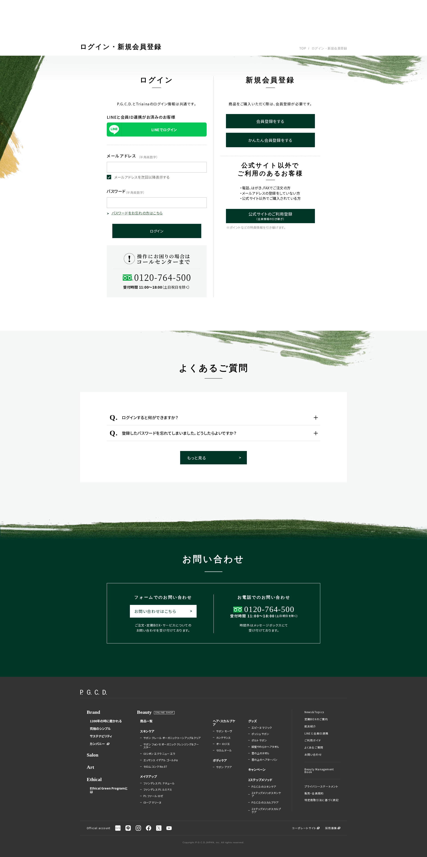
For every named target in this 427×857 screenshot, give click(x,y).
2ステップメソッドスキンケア (266, 794)
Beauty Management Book (319, 770)
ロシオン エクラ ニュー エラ (159, 753)
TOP (302, 48)
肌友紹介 (310, 726)
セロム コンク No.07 (155, 766)
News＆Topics (314, 712)
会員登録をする (270, 121)
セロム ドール (224, 750)
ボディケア (220, 760)
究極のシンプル (100, 728)
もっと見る (196, 458)
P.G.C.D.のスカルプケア (265, 802)
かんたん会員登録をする (270, 140)
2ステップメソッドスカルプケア (266, 810)
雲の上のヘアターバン (264, 759)
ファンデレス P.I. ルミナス (157, 789)
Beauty (144, 712)
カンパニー (97, 743)
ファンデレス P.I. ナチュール (159, 783)
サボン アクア (224, 767)
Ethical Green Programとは (109, 790)
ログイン (156, 231)
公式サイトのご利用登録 (270, 216)
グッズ (252, 721)
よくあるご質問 (313, 747)
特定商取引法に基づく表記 (321, 800)
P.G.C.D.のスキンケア (264, 786)
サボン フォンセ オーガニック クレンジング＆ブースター (171, 746)
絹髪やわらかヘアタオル (265, 746)
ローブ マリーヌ (152, 802)
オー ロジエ (223, 743)
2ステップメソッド (260, 780)
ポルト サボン (259, 740)
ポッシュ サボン (260, 733)
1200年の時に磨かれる (106, 721)
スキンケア (147, 731)
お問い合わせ (313, 754)
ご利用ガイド (312, 740)
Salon (92, 755)
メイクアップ (148, 776)
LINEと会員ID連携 (316, 733)
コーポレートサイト (304, 828)
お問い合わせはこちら (155, 611)
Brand (93, 712)
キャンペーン (257, 769)
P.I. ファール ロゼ (153, 796)
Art (90, 767)
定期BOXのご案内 (316, 719)
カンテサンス (223, 737)
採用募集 (331, 828)
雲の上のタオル (260, 753)
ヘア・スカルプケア (224, 722)
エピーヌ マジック (262, 727)
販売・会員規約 (314, 793)
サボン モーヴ (224, 731)
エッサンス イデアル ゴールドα (160, 760)
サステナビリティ (101, 736)
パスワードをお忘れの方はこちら (137, 213)
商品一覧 (146, 721)
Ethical (94, 779)
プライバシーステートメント (321, 786)
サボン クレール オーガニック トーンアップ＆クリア (172, 737)
